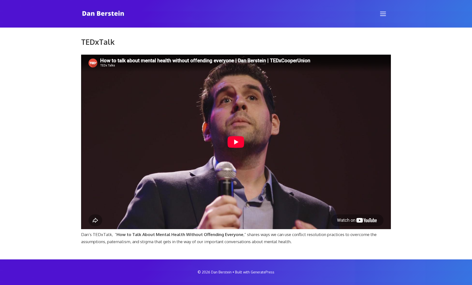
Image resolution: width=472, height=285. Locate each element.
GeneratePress (262, 272)
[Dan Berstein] (103, 13)
